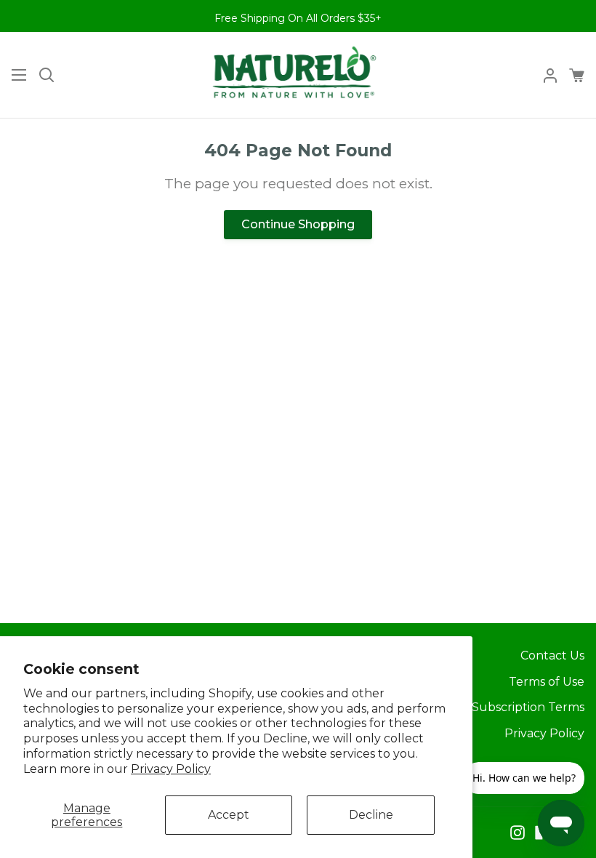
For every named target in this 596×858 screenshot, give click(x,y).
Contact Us (552, 655)
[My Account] (544, 75)
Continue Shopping (298, 224)
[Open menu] (14, 75)
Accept (228, 815)
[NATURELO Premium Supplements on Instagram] (517, 832)
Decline (371, 815)
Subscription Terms (528, 707)
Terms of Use (546, 682)
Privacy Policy (171, 769)
